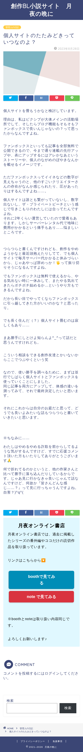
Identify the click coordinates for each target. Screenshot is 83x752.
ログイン (52, 673)
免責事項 (57, 741)
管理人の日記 (12, 27)
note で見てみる (41, 596)
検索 (10, 700)
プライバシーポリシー (33, 741)
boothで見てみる (41, 579)
